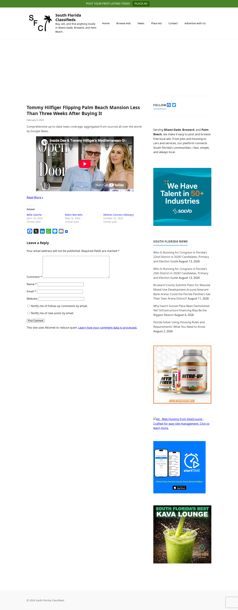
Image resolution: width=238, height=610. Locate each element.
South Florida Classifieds (68, 17)
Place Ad (156, 23)
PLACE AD (141, 3)
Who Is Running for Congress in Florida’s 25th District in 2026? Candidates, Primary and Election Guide (180, 273)
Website (32, 299)
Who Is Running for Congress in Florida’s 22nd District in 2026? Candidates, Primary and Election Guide (181, 257)
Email (31, 291)
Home (105, 23)
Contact (173, 23)
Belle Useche (34, 214)
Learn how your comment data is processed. (107, 327)
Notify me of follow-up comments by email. (59, 306)
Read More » (35, 197)
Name (32, 284)
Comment (34, 277)
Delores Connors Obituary (118, 214)
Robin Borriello (73, 214)
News (141, 23)
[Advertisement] (85, 78)
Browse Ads (123, 23)
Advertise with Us (195, 23)
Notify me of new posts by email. (52, 313)
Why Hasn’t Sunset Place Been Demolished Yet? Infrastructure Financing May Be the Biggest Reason (181, 310)
